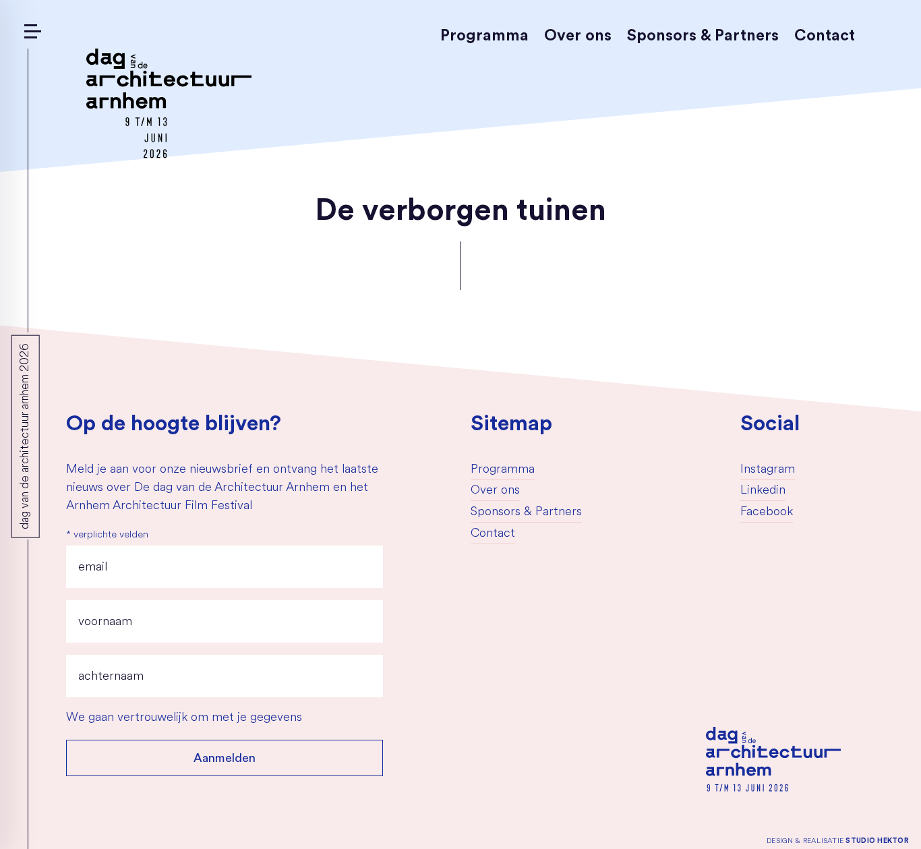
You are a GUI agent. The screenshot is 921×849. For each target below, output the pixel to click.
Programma (484, 35)
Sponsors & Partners (703, 35)
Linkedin (762, 491)
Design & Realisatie (838, 840)
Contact (824, 35)
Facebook (766, 512)
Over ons (578, 35)
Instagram (767, 470)
